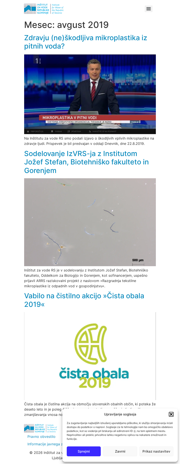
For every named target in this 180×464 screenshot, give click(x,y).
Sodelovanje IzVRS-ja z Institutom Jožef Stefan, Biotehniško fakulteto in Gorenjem (86, 162)
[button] (171, 414)
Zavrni (120, 451)
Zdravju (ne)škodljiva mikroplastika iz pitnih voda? (85, 41)
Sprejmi (84, 451)
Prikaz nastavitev (156, 451)
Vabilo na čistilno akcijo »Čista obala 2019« (84, 299)
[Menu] (149, 8)
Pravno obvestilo (41, 436)
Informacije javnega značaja (50, 444)
